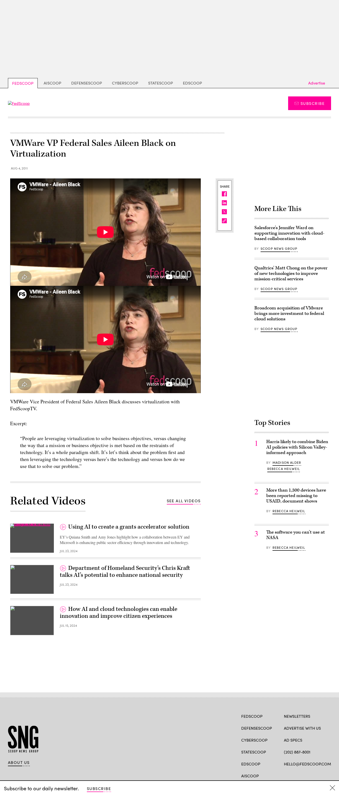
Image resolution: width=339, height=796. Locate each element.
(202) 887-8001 (297, 751)
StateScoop (160, 82)
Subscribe (313, 103)
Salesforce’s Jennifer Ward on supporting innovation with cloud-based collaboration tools (289, 233)
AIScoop (52, 82)
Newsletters (297, 716)
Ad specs (293, 740)
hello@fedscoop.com (307, 763)
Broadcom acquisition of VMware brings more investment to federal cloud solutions (289, 313)
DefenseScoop (86, 82)
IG (313, 775)
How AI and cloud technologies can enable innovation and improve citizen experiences (118, 612)
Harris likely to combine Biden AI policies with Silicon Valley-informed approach (297, 447)
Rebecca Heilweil (283, 468)
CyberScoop (125, 82)
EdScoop (192, 82)
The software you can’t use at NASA (295, 535)
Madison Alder (286, 462)
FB (286, 775)
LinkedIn (305, 775)
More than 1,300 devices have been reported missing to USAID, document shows (296, 495)
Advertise (316, 83)
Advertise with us (302, 728)
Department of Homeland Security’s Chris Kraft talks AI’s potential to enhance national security (125, 571)
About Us (19, 762)
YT (323, 775)
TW (296, 775)
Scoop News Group (279, 248)
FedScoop (23, 83)
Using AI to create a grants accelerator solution (128, 527)
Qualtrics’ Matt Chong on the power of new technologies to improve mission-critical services (291, 273)
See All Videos (184, 500)
